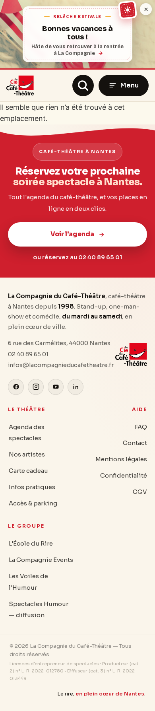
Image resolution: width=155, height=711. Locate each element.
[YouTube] (56, 387)
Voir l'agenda (72, 234)
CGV (140, 491)
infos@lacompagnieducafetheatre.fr (61, 365)
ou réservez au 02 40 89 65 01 (77, 257)
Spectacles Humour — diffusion (38, 609)
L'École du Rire (31, 543)
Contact (135, 443)
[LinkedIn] (75, 387)
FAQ (141, 427)
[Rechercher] (83, 85)
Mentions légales (121, 459)
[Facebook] (16, 387)
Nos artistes (27, 454)
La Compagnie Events (41, 559)
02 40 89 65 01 (28, 354)
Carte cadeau (28, 470)
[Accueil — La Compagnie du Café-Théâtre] (20, 85)
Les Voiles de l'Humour (28, 581)
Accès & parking (33, 503)
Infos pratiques (32, 487)
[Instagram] (36, 387)
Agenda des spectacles (27, 432)
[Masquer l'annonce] (146, 9)
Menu (129, 85)
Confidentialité (123, 475)
